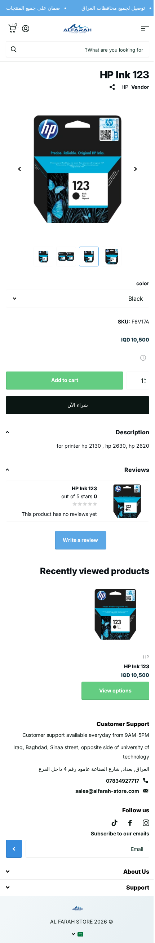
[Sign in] (25, 28)
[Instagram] (140, 817)
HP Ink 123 (131, 661)
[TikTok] (109, 817)
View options (110, 685)
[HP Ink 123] (110, 609)
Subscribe (14, 843)
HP (119, 87)
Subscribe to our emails (114, 828)
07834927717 (117, 775)
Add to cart (61, 374)
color (137, 278)
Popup (138, 352)
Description (127, 426)
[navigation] (130, 169)
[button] (141, 368)
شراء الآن (75, 399)
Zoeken (14, 49)
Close (75, 866)
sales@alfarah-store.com (102, 785)
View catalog (140, 29)
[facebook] (125, 817)
